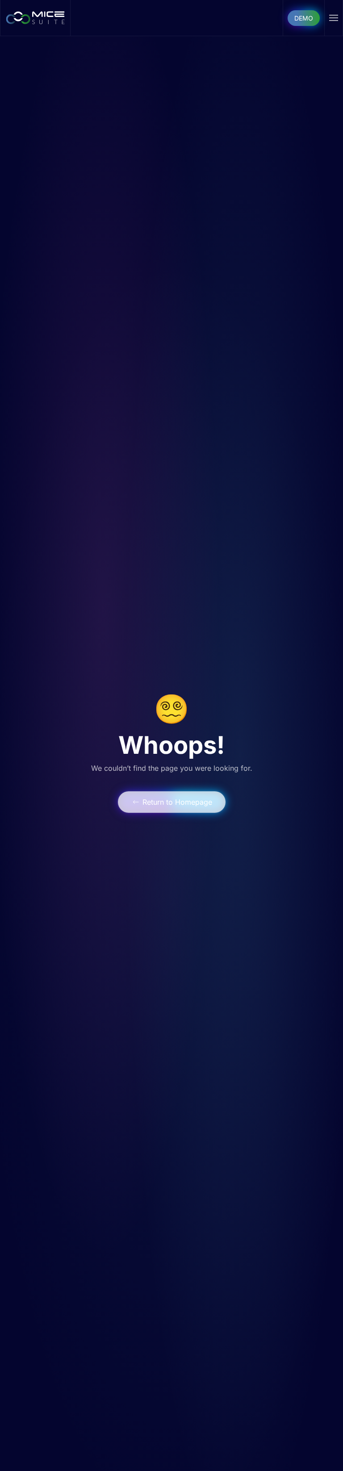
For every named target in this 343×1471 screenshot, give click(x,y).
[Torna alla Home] (35, 18)
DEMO (303, 18)
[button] (334, 18)
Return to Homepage (177, 802)
